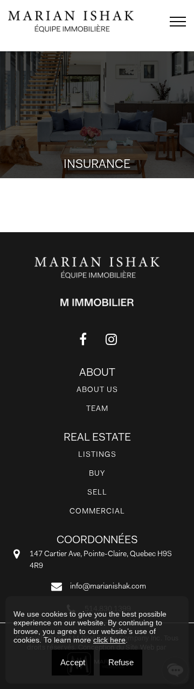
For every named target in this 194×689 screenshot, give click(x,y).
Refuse (121, 662)
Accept (72, 662)
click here (109, 640)
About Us (97, 389)
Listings (97, 454)
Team (97, 408)
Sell (97, 492)
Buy (97, 473)
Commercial (97, 511)
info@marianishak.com (108, 586)
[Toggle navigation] (178, 21)
